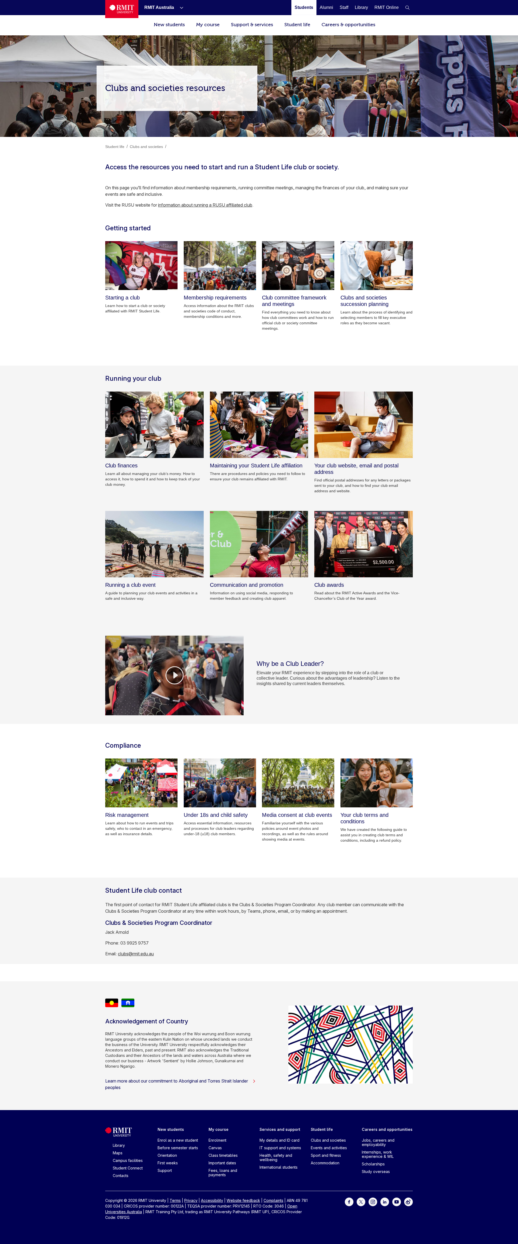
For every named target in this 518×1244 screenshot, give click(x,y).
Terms (175, 1200)
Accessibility (212, 1200)
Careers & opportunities (348, 25)
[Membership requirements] (220, 265)
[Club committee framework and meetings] (298, 265)
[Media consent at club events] (298, 782)
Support (165, 1170)
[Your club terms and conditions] (376, 782)
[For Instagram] (373, 1201)
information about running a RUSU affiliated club (205, 205)
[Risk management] (141, 782)
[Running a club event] (154, 544)
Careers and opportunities (387, 1129)
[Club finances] (154, 425)
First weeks (168, 1163)
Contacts (120, 1175)
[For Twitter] (361, 1201)
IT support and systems (280, 1147)
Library (119, 1145)
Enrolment (217, 1140)
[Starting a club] (141, 265)
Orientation (167, 1155)
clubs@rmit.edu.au (136, 953)
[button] (407, 7)
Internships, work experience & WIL (378, 1154)
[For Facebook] (349, 1201)
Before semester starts (178, 1147)
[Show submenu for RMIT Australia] (179, 7)
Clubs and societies (328, 1140)
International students (279, 1167)
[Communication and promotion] (259, 544)
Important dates (222, 1163)
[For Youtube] (396, 1201)
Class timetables (223, 1155)
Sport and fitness (326, 1155)
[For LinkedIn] (384, 1201)
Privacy (190, 1200)
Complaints (273, 1200)
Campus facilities (128, 1160)
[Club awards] (363, 544)
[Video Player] (174, 675)
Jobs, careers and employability (378, 1142)
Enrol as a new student (178, 1140)
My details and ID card (279, 1140)
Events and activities (329, 1147)
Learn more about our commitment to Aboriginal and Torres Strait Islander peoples (176, 1084)
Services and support (280, 1129)
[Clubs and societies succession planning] (376, 265)
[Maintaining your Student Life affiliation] (259, 425)
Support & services (252, 25)
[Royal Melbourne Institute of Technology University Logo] (121, 9)
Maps (117, 1153)
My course (208, 25)
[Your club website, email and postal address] (363, 425)
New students (169, 25)
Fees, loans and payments (223, 1172)
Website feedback (243, 1200)
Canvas (215, 1147)
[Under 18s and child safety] (220, 782)
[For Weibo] (408, 1201)
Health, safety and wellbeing (276, 1157)
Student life (297, 25)
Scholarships (373, 1164)
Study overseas (376, 1171)
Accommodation (325, 1163)
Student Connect (128, 1168)
